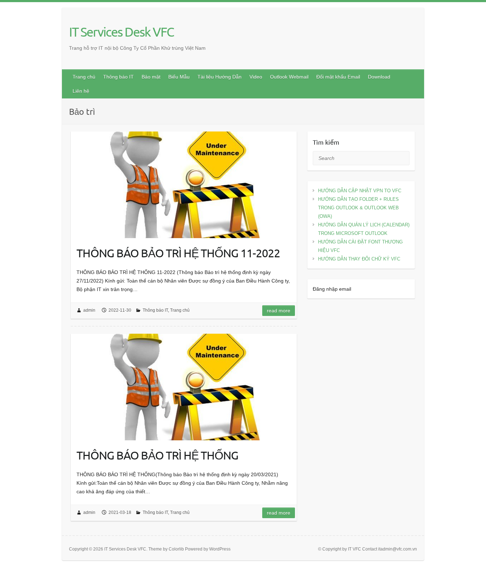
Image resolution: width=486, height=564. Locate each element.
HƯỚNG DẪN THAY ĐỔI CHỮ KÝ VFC (359, 259)
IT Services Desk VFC (121, 31)
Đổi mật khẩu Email (338, 77)
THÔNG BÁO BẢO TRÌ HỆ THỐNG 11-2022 (178, 253)
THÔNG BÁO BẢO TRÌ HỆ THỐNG (157, 455)
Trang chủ (84, 77)
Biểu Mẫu (179, 77)
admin (89, 310)
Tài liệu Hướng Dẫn (219, 77)
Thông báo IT (118, 77)
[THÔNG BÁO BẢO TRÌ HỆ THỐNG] (184, 387)
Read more (278, 310)
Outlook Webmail (289, 77)
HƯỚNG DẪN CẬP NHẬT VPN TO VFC (359, 190)
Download (379, 77)
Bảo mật (151, 77)
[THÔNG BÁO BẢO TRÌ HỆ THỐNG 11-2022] (184, 184)
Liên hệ (81, 91)
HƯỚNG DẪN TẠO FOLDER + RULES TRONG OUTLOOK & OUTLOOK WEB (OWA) (358, 208)
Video (255, 77)
